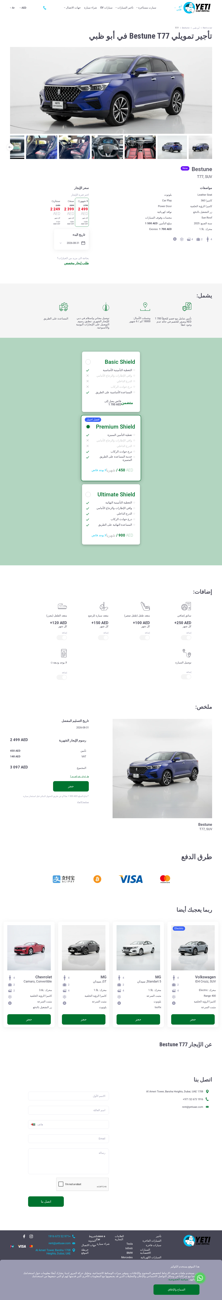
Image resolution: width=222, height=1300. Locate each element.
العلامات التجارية (119, 1238)
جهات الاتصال (73, 7)
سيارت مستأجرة (147, 7)
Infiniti (129, 1248)
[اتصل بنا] (44, 8)
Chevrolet (43, 977)
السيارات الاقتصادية (145, 1251)
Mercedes (127, 1257)
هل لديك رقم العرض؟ (79, 776)
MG (158, 977)
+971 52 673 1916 (193, 1099)
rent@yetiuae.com (192, 1106)
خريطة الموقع (84, 1251)
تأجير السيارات (125, 7)
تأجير (158, 1236)
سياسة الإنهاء (83, 802)
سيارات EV (106, 7)
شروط (92, 1236)
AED (24, 7)
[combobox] (32, 1124)
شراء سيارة (90, 7)
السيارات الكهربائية (151, 1257)
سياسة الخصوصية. (178, 1279)
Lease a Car (100, 1238)
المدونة (92, 1240)
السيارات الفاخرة (152, 1240)
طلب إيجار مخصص (76, 263)
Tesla (129, 1243)
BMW (130, 1252)
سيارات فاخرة (153, 1245)
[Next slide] (10, 147)
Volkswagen (205, 977)
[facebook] (24, 1236)
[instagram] (31, 1236)
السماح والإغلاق (176, 1289)
